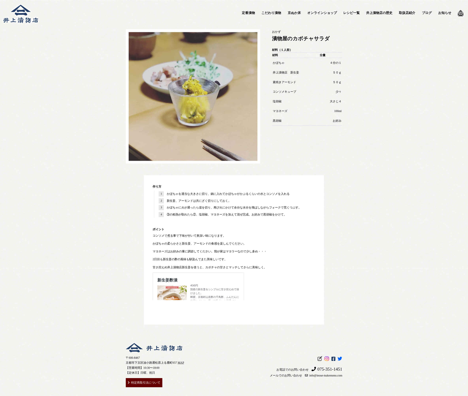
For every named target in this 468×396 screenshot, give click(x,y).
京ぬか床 (294, 13)
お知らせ (444, 13)
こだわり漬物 (271, 13)
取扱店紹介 (407, 13)
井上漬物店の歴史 (379, 13)
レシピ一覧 (351, 13)
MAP (181, 362)
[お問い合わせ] (460, 13)
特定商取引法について (145, 382)
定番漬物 (248, 13)
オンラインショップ (322, 13)
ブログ (427, 13)
